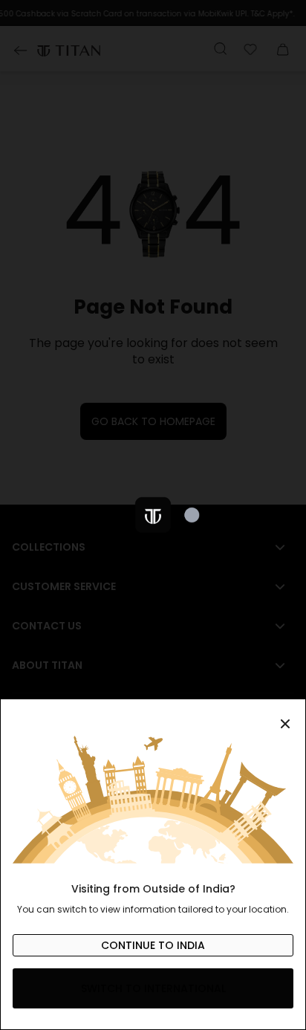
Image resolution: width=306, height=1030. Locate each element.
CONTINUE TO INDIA (153, 945)
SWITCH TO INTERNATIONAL (153, 988)
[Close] (153, 715)
